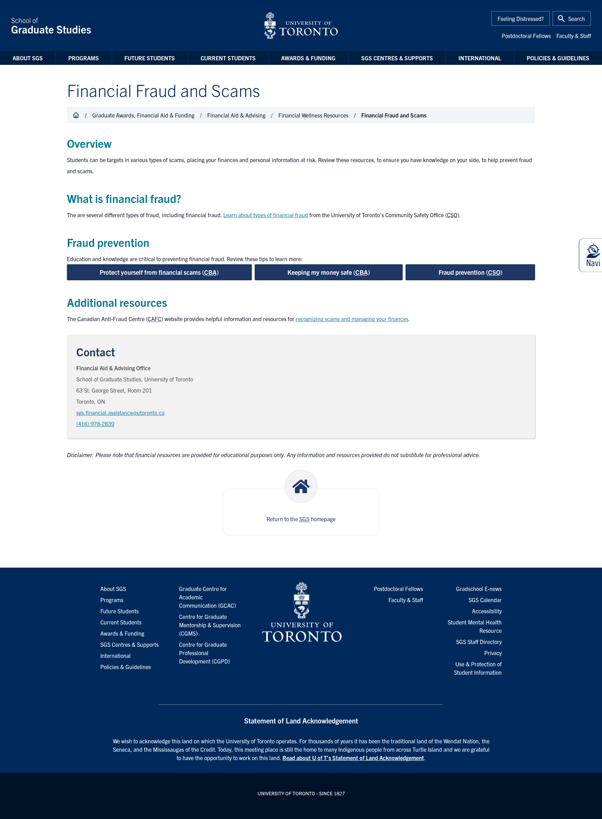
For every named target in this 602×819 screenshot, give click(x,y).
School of (51, 25)
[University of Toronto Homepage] (301, 612)
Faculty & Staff (573, 35)
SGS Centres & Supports (397, 57)
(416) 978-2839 (95, 423)
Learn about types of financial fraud (265, 214)
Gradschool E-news (479, 588)
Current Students (228, 57)
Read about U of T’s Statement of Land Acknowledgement (353, 757)
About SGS (28, 57)
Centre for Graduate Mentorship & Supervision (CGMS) (210, 625)
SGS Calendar (485, 599)
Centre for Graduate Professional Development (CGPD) (204, 653)
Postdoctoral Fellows (526, 35)
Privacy (493, 652)
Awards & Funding (308, 57)
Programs (83, 57)
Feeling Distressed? (520, 18)
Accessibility (487, 610)
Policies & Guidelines (558, 57)
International (479, 57)
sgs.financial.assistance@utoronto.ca (120, 412)
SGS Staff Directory (479, 641)
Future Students (149, 57)
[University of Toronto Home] (301, 25)
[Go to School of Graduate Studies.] (75, 115)
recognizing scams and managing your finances (352, 318)
